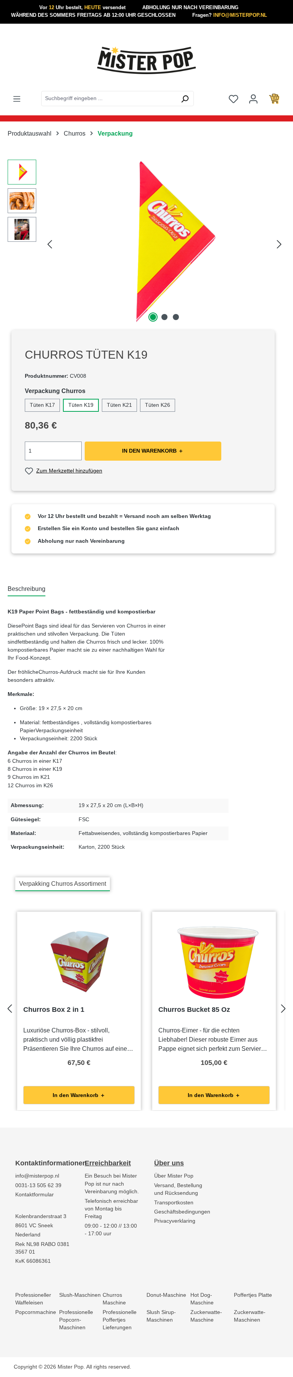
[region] (146, 242)
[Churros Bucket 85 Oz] (214, 961)
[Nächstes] (279, 242)
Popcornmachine (35, 1312)
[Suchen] (185, 98)
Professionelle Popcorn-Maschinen (76, 1320)
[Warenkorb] (274, 98)
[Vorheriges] (49, 242)
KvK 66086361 (33, 1261)
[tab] (26, 589)
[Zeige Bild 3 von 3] (176, 317)
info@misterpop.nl (37, 1176)
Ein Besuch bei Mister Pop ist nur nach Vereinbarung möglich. (112, 1183)
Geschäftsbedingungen (182, 1212)
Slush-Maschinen (80, 1295)
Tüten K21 (119, 405)
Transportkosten (173, 1202)
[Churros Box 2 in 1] (79, 961)
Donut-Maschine (166, 1295)
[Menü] (17, 98)
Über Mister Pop (173, 1176)
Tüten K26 (157, 405)
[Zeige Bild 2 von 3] (164, 317)
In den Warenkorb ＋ (79, 1095)
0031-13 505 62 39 (38, 1185)
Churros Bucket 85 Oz (194, 1009)
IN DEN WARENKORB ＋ (153, 451)
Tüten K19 (80, 405)
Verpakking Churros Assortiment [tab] (62, 883)
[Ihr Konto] (253, 98)
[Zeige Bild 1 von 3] (153, 317)
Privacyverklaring (174, 1221)
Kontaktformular (34, 1194)
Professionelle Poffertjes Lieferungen (120, 1320)
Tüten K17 (42, 405)
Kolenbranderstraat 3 (40, 1216)
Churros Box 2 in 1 (53, 1009)
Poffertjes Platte (253, 1295)
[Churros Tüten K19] (164, 242)
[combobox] (108, 98)
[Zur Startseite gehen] (146, 60)
